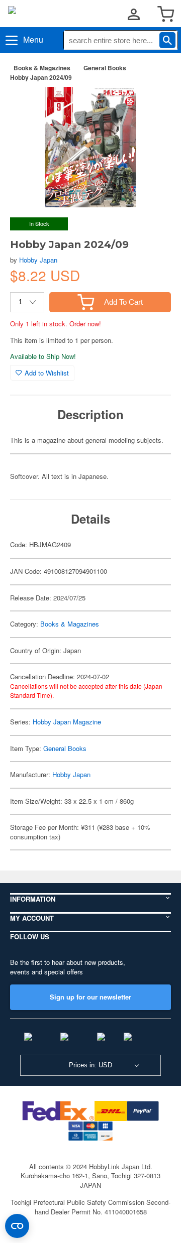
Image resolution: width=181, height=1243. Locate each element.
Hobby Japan (38, 260)
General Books (104, 67)
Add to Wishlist (47, 373)
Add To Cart (123, 302)
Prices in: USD (90, 1065)
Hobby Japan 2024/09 (41, 77)
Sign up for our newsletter (90, 997)
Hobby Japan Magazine (67, 721)
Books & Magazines (42, 67)
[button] (153, 105)
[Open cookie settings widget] (17, 1226)
